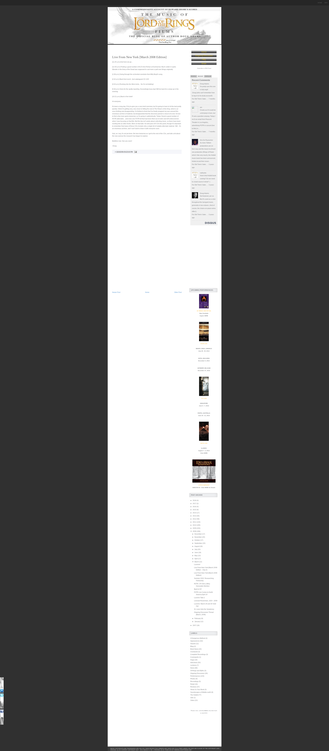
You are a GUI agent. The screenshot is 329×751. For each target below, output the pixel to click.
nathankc (203, 173)
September (198, 543)
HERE (206, 315)
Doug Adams (204, 84)
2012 (195, 519)
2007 (195, 625)
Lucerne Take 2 (199, 598)
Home (320, 2)
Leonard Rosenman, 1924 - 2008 (205, 601)
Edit (326, 2)
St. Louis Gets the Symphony (204, 609)
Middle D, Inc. (148, 750)
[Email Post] (135, 152)
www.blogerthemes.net (183, 750)
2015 (195, 510)
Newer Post (116, 292)
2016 (195, 507)
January (197, 621)
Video (192, 700)
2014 (195, 513)
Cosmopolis (194, 657)
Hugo (192, 660)
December (198, 534)
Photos (192, 679)
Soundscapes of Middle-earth (200, 692)
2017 (195, 503)
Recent (200, 76)
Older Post (178, 292)
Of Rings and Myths (197, 671)
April (196, 559)
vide (191, 698)
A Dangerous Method (197, 638)
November (198, 537)
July (196, 549)
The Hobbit (194, 695)
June (196, 552)
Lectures (193, 665)
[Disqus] (147, 191)
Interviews (193, 662)
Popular (208, 76)
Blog (192, 646)
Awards (193, 644)
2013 (195, 516)
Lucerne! (197, 564)
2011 (195, 522)
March (196, 562)
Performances (195, 676)
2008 (195, 531)
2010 (195, 525)
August (197, 546)
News (192, 668)
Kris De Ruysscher (206, 140)
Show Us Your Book (197, 689)
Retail (192, 684)
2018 (195, 500)
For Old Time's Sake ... (199, 99)
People (193, 76)
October (197, 540)
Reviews (193, 687)
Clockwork (194, 652)
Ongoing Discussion (197, 673)
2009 (195, 528)
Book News (194, 649)
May (196, 556)
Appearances (195, 641)
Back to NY (198, 589)
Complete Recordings (198, 654)
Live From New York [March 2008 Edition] (139, 57)
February (197, 618)
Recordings (194, 681)
